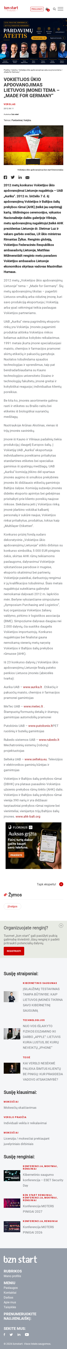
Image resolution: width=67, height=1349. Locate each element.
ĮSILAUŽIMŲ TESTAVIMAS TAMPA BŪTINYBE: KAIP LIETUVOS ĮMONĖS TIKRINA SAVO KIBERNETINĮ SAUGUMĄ (43, 999)
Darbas (8, 1297)
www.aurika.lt (32, 687)
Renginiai (30, 1169)
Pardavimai (17, 120)
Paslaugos (11, 1288)
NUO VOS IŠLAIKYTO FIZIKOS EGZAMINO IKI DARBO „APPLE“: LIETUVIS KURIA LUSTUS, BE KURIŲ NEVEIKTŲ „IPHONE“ (41, 1036)
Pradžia (7, 70)
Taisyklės (10, 1307)
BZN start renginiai (37, 1195)
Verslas (10, 104)
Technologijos (34, 1020)
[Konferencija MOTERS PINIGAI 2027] (12, 1203)
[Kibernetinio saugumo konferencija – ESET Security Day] (12, 1175)
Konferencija (33, 1166)
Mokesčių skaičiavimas (20, 1107)
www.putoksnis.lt (40, 726)
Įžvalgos (12, 906)
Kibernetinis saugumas (40, 983)
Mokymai (50, 1166)
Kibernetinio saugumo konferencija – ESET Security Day (43, 1180)
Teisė (27, 1057)
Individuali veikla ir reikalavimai (25, 1123)
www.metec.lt (33, 706)
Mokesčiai (11, 1102)
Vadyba (14, 70)
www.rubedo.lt (49, 740)
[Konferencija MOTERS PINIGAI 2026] (12, 1226)
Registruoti (14, 951)
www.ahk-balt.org (28, 816)
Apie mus (10, 1302)
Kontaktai (10, 1292)
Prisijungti (37, 9)
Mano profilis (12, 1276)
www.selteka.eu (36, 759)
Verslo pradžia (15, 1117)
